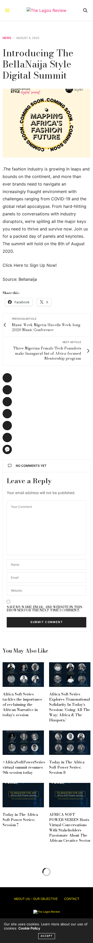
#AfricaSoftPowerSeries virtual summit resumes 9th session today (24, 767)
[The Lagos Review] (46, 10)
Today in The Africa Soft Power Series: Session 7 (20, 820)
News (7, 38)
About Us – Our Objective (36, 899)
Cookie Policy (29, 928)
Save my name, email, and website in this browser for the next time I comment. (44, 609)
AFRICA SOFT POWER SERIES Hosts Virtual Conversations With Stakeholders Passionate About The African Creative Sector (69, 827)
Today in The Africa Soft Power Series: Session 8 (66, 767)
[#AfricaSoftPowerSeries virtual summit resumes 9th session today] (23, 742)
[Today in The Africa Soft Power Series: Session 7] (23, 795)
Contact (71, 899)
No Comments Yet (31, 466)
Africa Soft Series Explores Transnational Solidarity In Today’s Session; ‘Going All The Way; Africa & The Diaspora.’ (69, 707)
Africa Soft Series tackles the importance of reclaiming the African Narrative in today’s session (22, 704)
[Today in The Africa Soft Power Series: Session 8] (69, 742)
